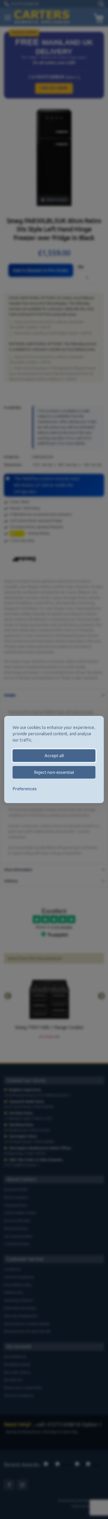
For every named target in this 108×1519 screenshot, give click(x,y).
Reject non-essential (54, 772)
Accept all (54, 755)
